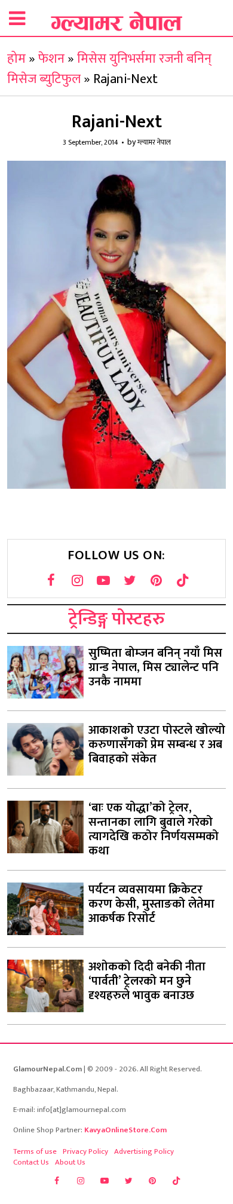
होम (16, 59)
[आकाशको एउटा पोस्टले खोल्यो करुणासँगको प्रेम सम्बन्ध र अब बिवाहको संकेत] (45, 749)
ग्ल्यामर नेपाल (154, 142)
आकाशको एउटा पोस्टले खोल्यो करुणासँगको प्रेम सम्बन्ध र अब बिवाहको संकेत (156, 744)
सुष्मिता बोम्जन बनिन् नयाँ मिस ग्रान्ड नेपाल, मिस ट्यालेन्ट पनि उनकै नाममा (155, 667)
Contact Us (31, 1162)
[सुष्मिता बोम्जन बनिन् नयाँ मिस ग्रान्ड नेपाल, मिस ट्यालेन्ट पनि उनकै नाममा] (45, 672)
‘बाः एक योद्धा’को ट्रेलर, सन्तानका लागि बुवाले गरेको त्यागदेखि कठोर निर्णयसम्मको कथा (153, 829)
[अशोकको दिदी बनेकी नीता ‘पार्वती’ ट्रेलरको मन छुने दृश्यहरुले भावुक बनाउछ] (45, 986)
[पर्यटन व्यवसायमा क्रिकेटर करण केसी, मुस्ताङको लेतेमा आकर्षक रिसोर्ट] (45, 909)
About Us (70, 1162)
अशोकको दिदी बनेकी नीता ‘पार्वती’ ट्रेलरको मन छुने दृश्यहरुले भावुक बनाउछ (147, 981)
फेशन (51, 59)
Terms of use (35, 1151)
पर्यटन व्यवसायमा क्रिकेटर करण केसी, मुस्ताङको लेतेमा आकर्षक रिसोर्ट (151, 904)
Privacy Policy (85, 1151)
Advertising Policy (144, 1151)
